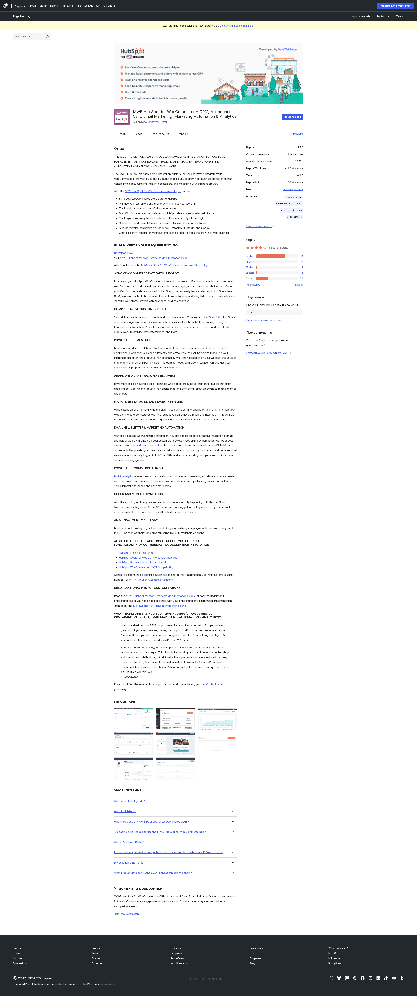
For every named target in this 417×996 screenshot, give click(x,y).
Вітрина (96, 948)
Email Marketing (283, 203)
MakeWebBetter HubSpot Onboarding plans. (160, 605)
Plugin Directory (21, 16)
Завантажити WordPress (395, 5)
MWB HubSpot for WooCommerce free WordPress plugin (175, 265)
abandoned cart (294, 197)
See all (299, 284)
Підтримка (296, 134)
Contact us (212, 684)
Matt (332, 953)
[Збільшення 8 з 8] (232, 737)
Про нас (17, 948)
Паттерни (97, 963)
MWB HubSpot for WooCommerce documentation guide (153, 257)
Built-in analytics (124, 476)
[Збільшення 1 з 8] (149, 712)
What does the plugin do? (129, 801)
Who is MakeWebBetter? (129, 842)
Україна (48, 978)
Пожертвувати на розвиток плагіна (268, 352)
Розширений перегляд (260, 226)
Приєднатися (257, 948)
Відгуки (138, 134)
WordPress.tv (179, 963)
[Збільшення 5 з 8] (190, 736)
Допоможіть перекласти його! (237, 25)
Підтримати (257, 958)
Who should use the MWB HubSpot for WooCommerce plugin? (151, 821)
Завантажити (292, 117)
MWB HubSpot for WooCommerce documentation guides (160, 596)
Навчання (176, 948)
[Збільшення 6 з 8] (190, 761)
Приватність (20, 963)
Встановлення (160, 134)
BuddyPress (336, 963)
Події (252, 953)
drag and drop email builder (146, 445)
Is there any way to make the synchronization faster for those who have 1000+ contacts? (168, 852)
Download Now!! (124, 253)
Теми (95, 953)
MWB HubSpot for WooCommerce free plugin (152, 191)
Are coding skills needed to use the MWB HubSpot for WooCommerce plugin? (160, 831)
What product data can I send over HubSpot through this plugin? (153, 872)
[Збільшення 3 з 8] (149, 761)
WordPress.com (338, 948)
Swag (254, 963)
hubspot (298, 203)
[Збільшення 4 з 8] (190, 712)
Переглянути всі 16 (293, 189)
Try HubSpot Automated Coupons (152, 579)
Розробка (183, 134)
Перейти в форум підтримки (264, 320)
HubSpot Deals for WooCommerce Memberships (148, 557)
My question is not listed (129, 862)
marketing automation (291, 210)
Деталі (121, 134)
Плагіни (96, 958)
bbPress (334, 958)
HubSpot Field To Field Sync (136, 552)
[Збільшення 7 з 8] (232, 712)
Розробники (177, 958)
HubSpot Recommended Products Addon (144, 562)
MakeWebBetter (157, 121)
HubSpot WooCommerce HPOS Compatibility (146, 567)
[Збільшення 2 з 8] (149, 736)
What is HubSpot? (125, 811)
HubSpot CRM (213, 317)
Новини (17, 953)
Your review (253, 284)
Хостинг (17, 958)
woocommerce (294, 217)
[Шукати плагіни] (47, 36)
